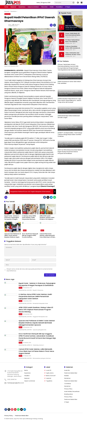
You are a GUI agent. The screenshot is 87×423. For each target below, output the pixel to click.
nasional (48, 378)
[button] (73, 2)
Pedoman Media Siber (70, 373)
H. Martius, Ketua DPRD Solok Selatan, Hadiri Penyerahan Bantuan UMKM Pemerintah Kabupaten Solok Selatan (30, 217)
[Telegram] (51, 197)
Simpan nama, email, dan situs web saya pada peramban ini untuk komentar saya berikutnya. (29, 270)
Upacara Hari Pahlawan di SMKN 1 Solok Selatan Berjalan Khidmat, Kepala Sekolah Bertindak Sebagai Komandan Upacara (12, 235)
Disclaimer (67, 378)
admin (9, 24)
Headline (26, 375)
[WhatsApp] (54, 197)
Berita (7, 212)
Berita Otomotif (50, 375)
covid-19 (48, 370)
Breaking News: (68, 394)
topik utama (49, 373)
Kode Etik (67, 370)
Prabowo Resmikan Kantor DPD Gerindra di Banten (72, 47)
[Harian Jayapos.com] (12, 2)
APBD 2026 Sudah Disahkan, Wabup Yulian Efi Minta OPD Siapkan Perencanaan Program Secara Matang (47, 217)
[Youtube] (15, 409)
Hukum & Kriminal (29, 381)
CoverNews (67, 383)
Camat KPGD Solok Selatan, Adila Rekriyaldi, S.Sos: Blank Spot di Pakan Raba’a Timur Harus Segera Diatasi (48, 235)
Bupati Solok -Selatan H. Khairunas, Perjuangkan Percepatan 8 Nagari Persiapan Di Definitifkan (11, 217)
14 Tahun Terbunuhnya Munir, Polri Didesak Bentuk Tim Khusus (72, 40)
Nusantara (7, 14)
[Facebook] (44, 197)
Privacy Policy (68, 389)
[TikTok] (21, 409)
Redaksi (66, 375)
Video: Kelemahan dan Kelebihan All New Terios (72, 53)
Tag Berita (49, 381)
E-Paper (66, 402)
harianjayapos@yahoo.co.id (15, 383)
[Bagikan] (54, 25)
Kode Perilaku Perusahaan (72, 391)
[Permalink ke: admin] (6, 25)
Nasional (26, 378)
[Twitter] (47, 197)
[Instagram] (12, 409)
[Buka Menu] (82, 3)
